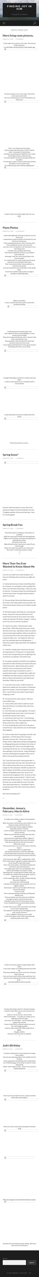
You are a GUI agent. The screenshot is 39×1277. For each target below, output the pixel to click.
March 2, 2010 (8, 815)
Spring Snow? (10, 454)
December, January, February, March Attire (16, 810)
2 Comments (20, 231)
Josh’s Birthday (11, 1045)
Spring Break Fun (13, 524)
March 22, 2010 (8, 458)
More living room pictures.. (18, 35)
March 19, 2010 (8, 528)
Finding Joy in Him (19, 7)
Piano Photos (10, 227)
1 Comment (20, 39)
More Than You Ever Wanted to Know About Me (19, 565)
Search (5, 1258)
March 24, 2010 (8, 39)
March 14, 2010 (8, 570)
